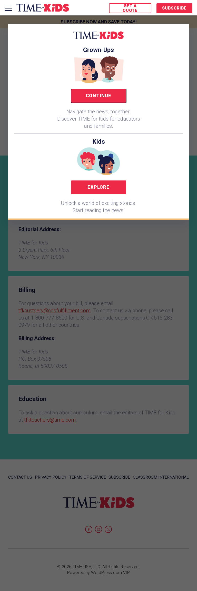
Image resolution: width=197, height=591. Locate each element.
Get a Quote (130, 8)
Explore (98, 187)
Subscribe (174, 8)
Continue (98, 95)
